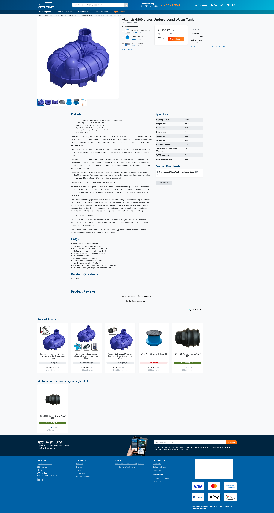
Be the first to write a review (137, 301)
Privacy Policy (183, 449)
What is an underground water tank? (86, 244)
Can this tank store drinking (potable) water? (89, 253)
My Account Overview (161, 478)
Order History (158, 481)
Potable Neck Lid (137, 43)
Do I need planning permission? (85, 258)
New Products (83, 12)
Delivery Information (160, 467)
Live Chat (44, 470)
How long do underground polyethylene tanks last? (92, 268)
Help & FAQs (157, 470)
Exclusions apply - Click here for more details (208, 47)
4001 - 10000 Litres (86, 15)
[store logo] (46, 5)
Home (39, 15)
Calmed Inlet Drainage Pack (141, 30)
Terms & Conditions (83, 477)
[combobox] (100, 5)
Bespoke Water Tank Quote (125, 467)
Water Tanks (48, 15)
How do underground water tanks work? (88, 246)
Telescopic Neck (137, 37)
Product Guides (102, 12)
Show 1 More (127, 49)
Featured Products (64, 12)
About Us (79, 464)
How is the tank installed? (82, 256)
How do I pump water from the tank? (86, 263)
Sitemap (79, 467)
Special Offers (119, 12)
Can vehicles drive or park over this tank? (88, 261)
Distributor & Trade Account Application (129, 464)
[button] (41, 58)
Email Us (43, 467)
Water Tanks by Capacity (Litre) (66, 15)
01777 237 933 (46, 464)
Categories (46, 12)
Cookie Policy (81, 473)
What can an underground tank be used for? (89, 251)
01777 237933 (170, 4)
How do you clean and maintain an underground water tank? (95, 265)
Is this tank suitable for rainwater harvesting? (90, 248)
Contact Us (157, 464)
